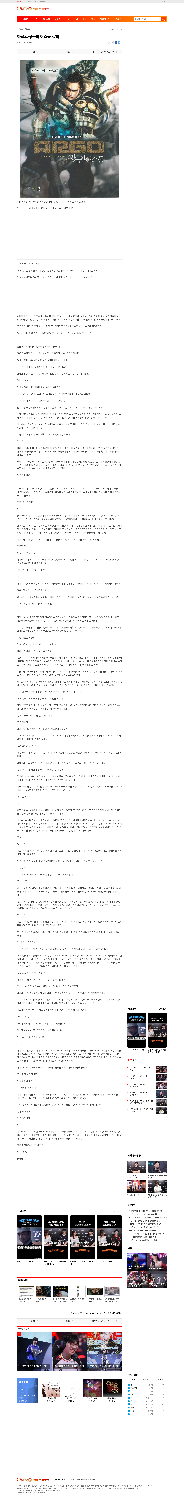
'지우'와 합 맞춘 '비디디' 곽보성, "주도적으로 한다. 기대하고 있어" (147, 1217)
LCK (133, 1380)
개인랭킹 (160, 1380)
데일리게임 (29, 1)
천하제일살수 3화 (112, 1398)
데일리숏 (118, 19)
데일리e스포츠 (21, 1)
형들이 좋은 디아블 (104, 1261)
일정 (93, 19)
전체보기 (117, 1211)
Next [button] (119, 1352)
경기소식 (46, 19)
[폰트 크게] (112, 42)
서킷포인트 (147, 1380)
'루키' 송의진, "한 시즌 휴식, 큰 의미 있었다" (141, 1110)
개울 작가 (92, 1401)
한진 (131, 1401)
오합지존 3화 (51, 1398)
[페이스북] (116, 42)
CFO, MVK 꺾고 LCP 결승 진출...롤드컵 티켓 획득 (146, 1234)
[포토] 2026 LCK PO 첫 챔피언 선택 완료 (143, 1240)
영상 (84, 19)
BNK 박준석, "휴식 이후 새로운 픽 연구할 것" (141, 1094)
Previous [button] (19, 1352)
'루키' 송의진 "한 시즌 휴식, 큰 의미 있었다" (157, 1196)
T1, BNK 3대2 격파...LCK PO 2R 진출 (141, 1069)
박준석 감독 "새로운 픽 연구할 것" (157, 1177)
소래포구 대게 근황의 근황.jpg (77, 1300)
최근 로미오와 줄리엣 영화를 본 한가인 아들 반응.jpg (111, 1300)
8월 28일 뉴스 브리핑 (25, 1261)
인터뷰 (57, 19)
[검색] (163, 19)
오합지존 (22, 1389)
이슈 (67, 19)
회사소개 (164, 1)
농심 (131, 1404)
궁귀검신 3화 (71, 1398)
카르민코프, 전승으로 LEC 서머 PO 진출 (142, 1214)
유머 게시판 (23, 1280)
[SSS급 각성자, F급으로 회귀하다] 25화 (92, 1398)
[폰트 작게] (109, 42)
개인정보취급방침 (81, 1479)
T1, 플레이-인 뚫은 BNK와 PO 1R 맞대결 (141, 1077)
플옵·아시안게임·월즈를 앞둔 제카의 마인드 (55, 1263)
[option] (34, 1351)
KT (131, 1398)
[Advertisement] (49, 235)
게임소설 (20, 29)
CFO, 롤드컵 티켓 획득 (134, 1195)
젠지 (131, 1385)
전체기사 (25, 19)
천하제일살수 (23, 1401)
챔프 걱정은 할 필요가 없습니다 (81, 1263)
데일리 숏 (22, 1211)
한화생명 (133, 1388)
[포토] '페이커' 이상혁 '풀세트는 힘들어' (142, 1230)
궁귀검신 (22, 1392)
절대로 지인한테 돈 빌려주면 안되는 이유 (60, 1300)
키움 (131, 1411)
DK (131, 1394)
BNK (131, 1407)
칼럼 (76, 19)
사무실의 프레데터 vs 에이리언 (43, 1300)
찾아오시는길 (94, 1479)
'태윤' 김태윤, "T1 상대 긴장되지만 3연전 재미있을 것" (141, 1102)
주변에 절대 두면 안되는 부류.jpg (94, 1300)
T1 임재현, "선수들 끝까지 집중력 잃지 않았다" (141, 1085)
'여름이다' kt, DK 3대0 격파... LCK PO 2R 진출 (145, 1211)
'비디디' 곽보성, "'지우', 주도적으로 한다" (136, 1177)
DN (130, 1414)
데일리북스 (51, 1401)
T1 (131, 1391)
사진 (35, 19)
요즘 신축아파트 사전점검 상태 (26, 1300)
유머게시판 (104, 19)
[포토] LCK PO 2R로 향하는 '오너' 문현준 (143, 1227)
